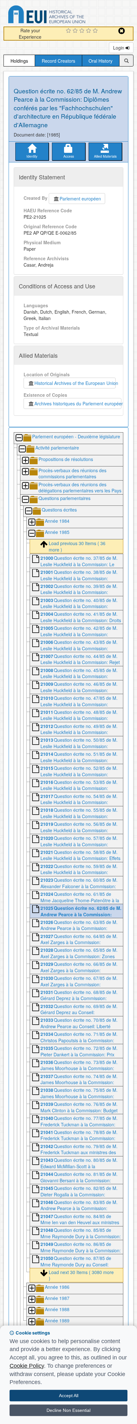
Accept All (68, 1395)
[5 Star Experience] (96, 31)
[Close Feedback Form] (121, 31)
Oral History (100, 61)
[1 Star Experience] (69, 31)
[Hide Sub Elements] (19, 438)
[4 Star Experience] (89, 31)
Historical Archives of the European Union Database (64, 15)
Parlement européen (80, 198)
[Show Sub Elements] (25, 461)
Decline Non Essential (68, 1410)
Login (119, 47)
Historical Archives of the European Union (75, 383)
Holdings (19, 61)
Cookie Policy (27, 1366)
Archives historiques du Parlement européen (77, 403)
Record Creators (58, 61)
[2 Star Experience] (76, 31)
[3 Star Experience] (82, 31)
